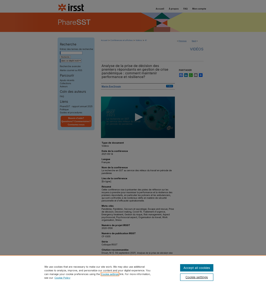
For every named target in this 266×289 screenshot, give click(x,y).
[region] (133, 272)
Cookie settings (110, 274)
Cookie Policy (62, 277)
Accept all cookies (196, 268)
